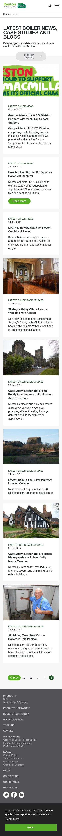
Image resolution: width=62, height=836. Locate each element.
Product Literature (16, 708)
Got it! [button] (31, 827)
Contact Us (10, 776)
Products (9, 696)
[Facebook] (14, 797)
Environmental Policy (14, 746)
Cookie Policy (10, 755)
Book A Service (13, 719)
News (6, 770)
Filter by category (29, 56)
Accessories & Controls (15, 702)
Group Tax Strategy (13, 764)
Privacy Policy (10, 761)
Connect (9, 730)
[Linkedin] (21, 797)
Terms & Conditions (13, 758)
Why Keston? (11, 736)
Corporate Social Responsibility (19, 739)
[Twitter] (6, 797)
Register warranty (16, 713)
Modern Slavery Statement (17, 743)
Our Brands (11, 782)
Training (9, 725)
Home (6, 14)
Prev (16, 677)
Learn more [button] (12, 819)
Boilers (6, 699)
